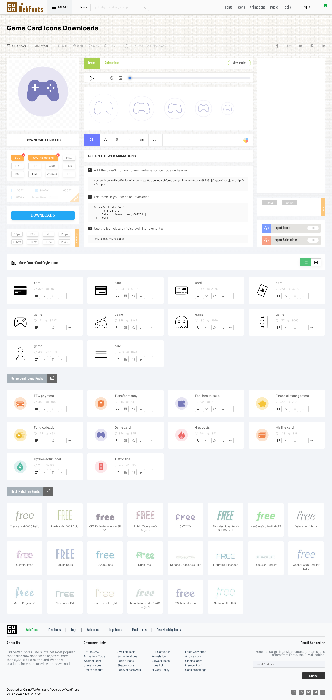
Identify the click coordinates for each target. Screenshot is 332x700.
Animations (258, 7)
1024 (48, 242)
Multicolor (19, 46)
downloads (43, 215)
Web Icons (93, 630)
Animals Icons (160, 656)
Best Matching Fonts (169, 630)
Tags (73, 630)
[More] (69, 296)
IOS (69, 174)
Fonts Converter (195, 651)
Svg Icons (27, 7)
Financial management (292, 396)
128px (64, 234)
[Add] (37, 296)
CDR (52, 165)
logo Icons (115, 630)
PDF (17, 165)
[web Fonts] (48, 491)
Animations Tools (94, 656)
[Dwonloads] (61, 296)
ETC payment (44, 396)
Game (289, 203)
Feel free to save (207, 396)
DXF (17, 174)
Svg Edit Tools (126, 651)
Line (34, 174)
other (44, 46)
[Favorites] (53, 296)
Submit (313, 676)
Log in (306, 7)
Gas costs (202, 427)
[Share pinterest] (311, 46)
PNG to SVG (91, 651)
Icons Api (157, 665)
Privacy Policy (160, 670)
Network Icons (160, 660)
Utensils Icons (92, 665)
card (37, 283)
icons (83, 7)
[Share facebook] (279, 46)
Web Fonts (32, 630)
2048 (64, 242)
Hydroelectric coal (47, 459)
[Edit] (45, 296)
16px (17, 234)
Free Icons (54, 630)
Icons (241, 7)
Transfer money (126, 396)
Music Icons (139, 630)
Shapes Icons (125, 665)
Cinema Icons (193, 660)
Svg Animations (127, 656)
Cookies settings (195, 670)
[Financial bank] (52, 378)
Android (52, 174)
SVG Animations (43, 157)
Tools (287, 7)
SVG (18, 157)
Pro (142, 140)
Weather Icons (92, 660)
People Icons (125, 660)
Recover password (129, 670)
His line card (285, 427)
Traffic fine (122, 459)
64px (49, 234)
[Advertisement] (291, 125)
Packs (274, 7)
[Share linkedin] (321, 46)
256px (17, 242)
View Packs (239, 63)
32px (33, 234)
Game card (123, 427)
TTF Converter (160, 651)
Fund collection (45, 427)
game (38, 314)
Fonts (229, 7)
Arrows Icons (193, 656)
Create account (93, 670)
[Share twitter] (300, 46)
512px (33, 242)
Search (143, 7)
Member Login (194, 665)
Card (270, 203)
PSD (69, 165)
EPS (34, 165)
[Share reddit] (288, 46)
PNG (69, 157)
